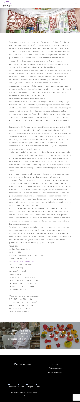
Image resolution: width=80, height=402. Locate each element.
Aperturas (12, 24)
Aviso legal (55, 364)
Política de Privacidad (55, 372)
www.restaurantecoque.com (24, 262)
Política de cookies (55, 368)
